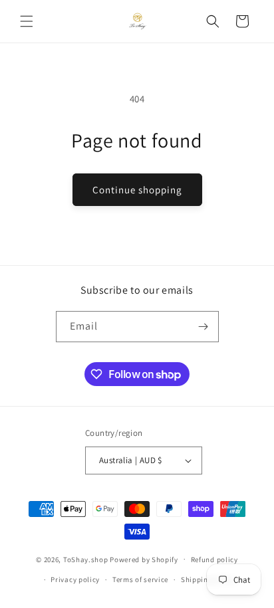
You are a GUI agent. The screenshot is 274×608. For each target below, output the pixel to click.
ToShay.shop (85, 558)
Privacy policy (75, 579)
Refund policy (214, 559)
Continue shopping (137, 189)
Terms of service (140, 579)
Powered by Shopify (144, 558)
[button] (26, 21)
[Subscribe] (203, 326)
